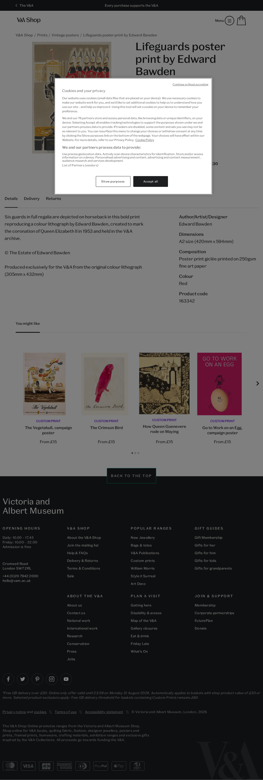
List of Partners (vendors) (80, 165)
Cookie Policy (144, 139)
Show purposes (113, 181)
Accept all (150, 181)
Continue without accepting (190, 84)
